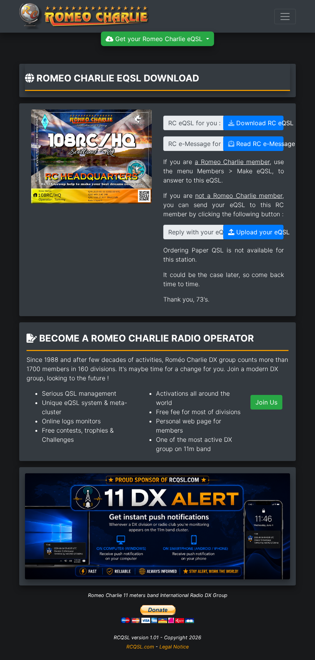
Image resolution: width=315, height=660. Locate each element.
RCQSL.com (140, 647)
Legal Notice (174, 647)
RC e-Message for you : (196, 144)
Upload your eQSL (259, 232)
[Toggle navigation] (285, 16)
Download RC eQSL (259, 123)
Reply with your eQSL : (196, 232)
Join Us (266, 402)
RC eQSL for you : (194, 123)
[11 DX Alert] (157, 525)
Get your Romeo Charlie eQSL (158, 39)
